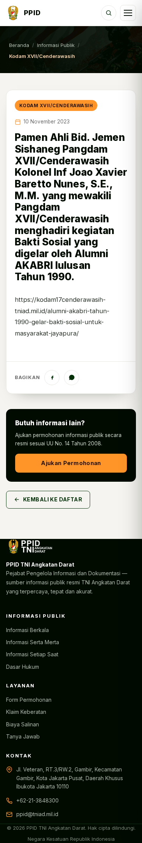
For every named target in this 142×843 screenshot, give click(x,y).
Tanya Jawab (23, 736)
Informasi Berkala (27, 630)
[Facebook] (51, 377)
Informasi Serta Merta (32, 642)
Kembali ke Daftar (52, 499)
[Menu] (128, 13)
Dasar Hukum (22, 666)
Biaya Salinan (22, 724)
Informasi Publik (56, 45)
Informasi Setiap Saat (32, 654)
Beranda (19, 45)
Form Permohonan (28, 699)
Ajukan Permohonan (71, 463)
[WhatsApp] (71, 377)
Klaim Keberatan (26, 712)
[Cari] (108, 12)
